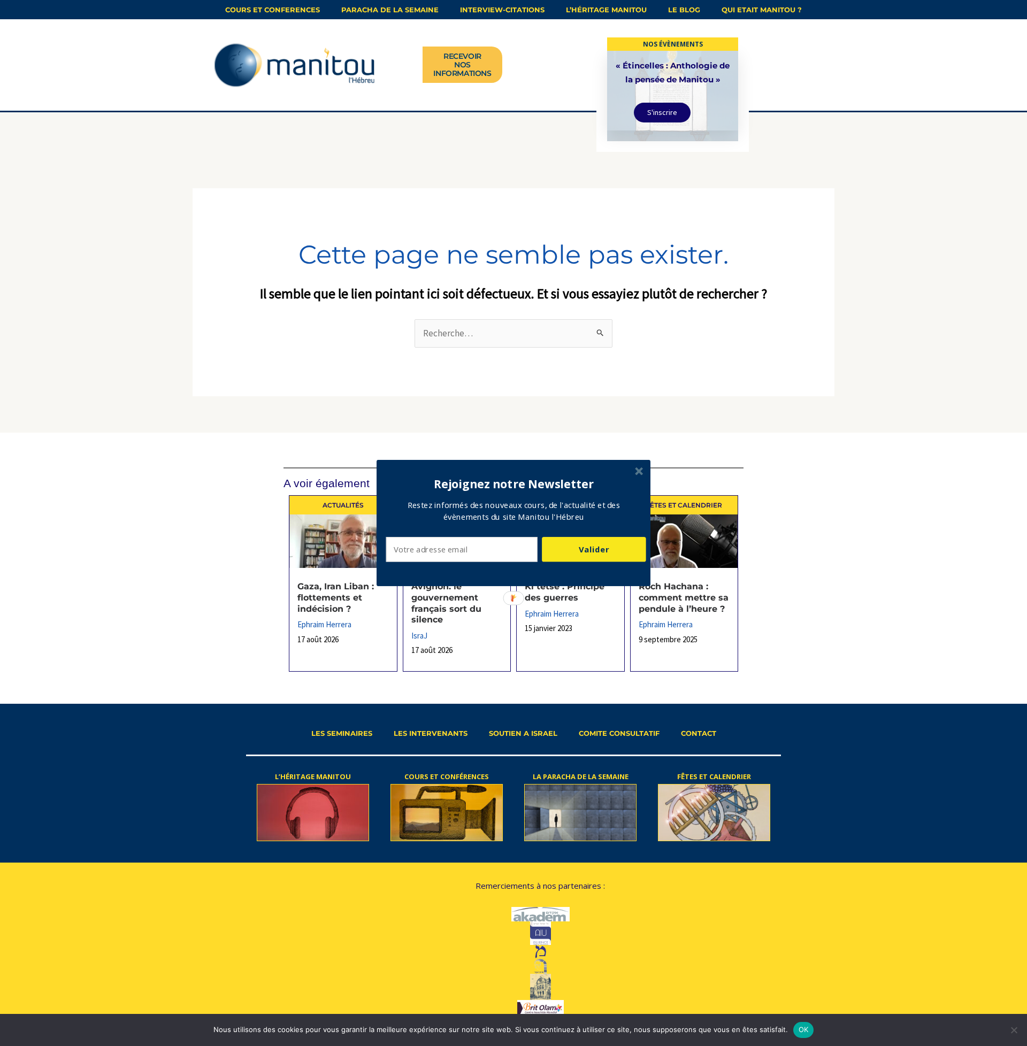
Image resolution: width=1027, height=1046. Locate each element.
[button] (514, 484)
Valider (594, 549)
